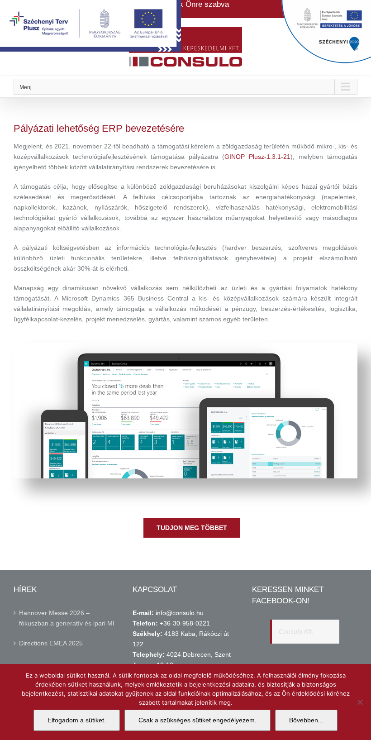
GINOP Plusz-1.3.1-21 (257, 156)
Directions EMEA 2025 (51, 643)
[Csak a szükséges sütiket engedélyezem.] (359, 702)
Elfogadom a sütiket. (77, 720)
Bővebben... (306, 720)
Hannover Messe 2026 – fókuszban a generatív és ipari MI (66, 618)
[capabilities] (185, 345)
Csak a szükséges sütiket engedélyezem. (197, 720)
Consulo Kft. (296, 631)
